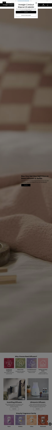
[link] (26, 5)
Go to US (26, 12)
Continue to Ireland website (26, 15)
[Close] (36, 3)
